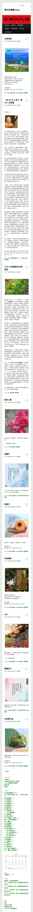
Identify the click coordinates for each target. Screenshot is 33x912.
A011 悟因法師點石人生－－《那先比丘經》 (18, 258)
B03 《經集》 (7, 821)
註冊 (5, 901)
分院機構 (7, 28)
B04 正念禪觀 (7, 823)
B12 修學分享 (7, 844)
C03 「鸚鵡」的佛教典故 (10, 850)
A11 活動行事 (7, 810)
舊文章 (6, 771)
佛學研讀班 (20, 25)
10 (6, 861)
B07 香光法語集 (11, 93)
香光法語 (22, 28)
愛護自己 (8, 668)
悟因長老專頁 (14, 28)
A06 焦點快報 (7, 805)
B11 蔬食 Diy (7, 843)
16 (25, 861)
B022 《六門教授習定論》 (10, 819)
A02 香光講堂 (11, 392)
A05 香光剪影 (7, 803)
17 (6, 863)
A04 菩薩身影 (7, 802)
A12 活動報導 (7, 814)
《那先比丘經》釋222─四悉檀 (13, 101)
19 (12, 863)
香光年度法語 (8, 32)
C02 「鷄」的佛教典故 (9, 848)
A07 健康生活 (7, 807)
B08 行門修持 (7, 837)
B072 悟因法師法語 (21, 495)
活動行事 (7, 25)
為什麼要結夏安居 (13, 881)
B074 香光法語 (19, 93)
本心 (6, 614)
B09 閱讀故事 (7, 839)
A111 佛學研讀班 (10, 812)
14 (19, 861)
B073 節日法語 (10, 834)
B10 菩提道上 (7, 841)
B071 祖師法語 (19, 661)
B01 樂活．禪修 (8, 816)
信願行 (7, 454)
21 (19, 863)
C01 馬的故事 (7, 846)
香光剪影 (13, 25)
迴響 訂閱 (8, 906)
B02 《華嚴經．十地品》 (10, 818)
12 (12, 861)
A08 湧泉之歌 (7, 809)
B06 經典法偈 (7, 827)
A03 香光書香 (7, 800)
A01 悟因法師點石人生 (9, 793)
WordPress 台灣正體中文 (10, 908)
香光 (19, 41)
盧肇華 (6, 881)
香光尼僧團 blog (12, 9)
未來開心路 (8, 718)
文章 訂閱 (8, 905)
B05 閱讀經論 (7, 825)
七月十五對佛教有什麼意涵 (11, 783)
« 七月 (9, 868)
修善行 (7, 504)
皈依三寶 (8, 399)
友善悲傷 (8, 38)
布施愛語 (8, 558)
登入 (5, 903)
